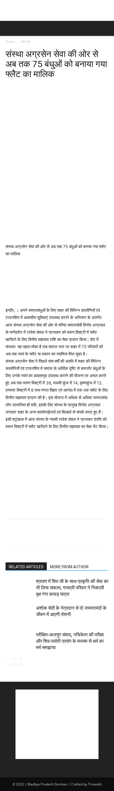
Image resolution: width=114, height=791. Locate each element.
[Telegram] (87, 87)
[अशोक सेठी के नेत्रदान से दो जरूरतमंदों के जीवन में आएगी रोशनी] (19, 614)
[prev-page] (9, 661)
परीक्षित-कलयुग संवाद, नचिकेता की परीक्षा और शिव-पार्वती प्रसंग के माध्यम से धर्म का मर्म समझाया (70, 641)
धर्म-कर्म (25, 41)
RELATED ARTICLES (26, 567)
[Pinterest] (36, 87)
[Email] (74, 87)
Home (10, 41)
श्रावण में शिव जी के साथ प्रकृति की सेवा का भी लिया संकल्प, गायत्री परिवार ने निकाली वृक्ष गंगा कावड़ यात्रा (72, 588)
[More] (100, 87)
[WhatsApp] (49, 87)
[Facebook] (11, 87)
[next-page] (17, 661)
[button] (9, 28)
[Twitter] (23, 87)
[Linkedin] (62, 87)
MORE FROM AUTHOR (69, 567)
